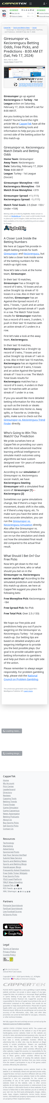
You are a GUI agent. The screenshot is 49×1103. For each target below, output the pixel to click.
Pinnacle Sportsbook (13, 905)
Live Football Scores (12, 911)
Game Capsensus (11, 810)
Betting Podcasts (11, 816)
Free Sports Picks (11, 876)
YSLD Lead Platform (12, 879)
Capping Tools (9, 798)
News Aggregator (11, 813)
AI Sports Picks (10, 914)
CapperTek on (9, 885)
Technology (8, 843)
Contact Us (8, 828)
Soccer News (8, 62)
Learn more (28, 691)
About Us (7, 819)
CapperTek (7, 28)
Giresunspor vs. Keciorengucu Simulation (18, 522)
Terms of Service (11, 948)
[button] (45, 3)
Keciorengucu (31, 253)
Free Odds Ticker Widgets (15, 873)
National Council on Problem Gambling (21, 677)
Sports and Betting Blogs (15, 864)
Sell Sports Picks (10, 825)
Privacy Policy (9, 951)
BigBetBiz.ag (16, 216)
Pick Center (8, 786)
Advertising (8, 849)
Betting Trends (10, 801)
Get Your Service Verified (15, 855)
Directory (7, 792)
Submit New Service (12, 858)
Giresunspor (11, 253)
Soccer (34, 28)
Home (6, 780)
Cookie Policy (9, 954)
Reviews (7, 795)
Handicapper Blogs (12, 867)
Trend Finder (9, 804)
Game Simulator (10, 807)
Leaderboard (9, 789)
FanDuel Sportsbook (12, 908)
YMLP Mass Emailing (12, 882)
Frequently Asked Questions (16, 870)
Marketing (8, 846)
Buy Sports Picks (11, 822)
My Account (8, 783)
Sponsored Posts (11, 852)
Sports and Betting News (21, 28)
